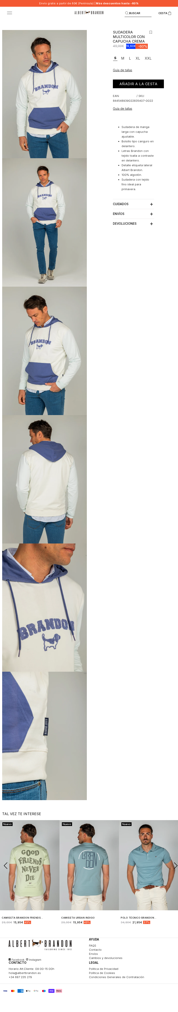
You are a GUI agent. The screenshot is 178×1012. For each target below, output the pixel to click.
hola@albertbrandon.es (25, 973)
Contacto (95, 949)
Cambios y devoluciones (105, 958)
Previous (4, 865)
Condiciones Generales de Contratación (116, 977)
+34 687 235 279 (20, 977)
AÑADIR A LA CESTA (138, 84)
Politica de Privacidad (103, 968)
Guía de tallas (122, 108)
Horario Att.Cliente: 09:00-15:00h (31, 968)
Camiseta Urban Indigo (78, 917)
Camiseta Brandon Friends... (22, 917)
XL (138, 58)
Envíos (93, 954)
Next (174, 865)
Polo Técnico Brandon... (139, 917)
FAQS (92, 945)
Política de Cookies (102, 973)
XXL (148, 58)
